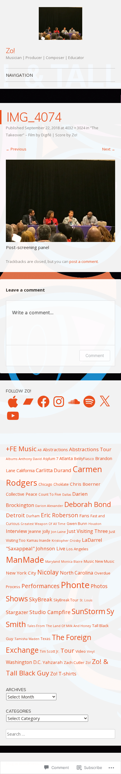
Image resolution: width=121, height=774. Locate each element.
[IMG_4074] (60, 240)
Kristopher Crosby (66, 540)
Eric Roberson (59, 515)
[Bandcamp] (28, 402)
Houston (94, 524)
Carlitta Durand (53, 470)
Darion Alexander (49, 505)
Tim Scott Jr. (49, 651)
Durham (33, 515)
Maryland (52, 561)
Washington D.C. (23, 662)
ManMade (25, 559)
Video (80, 651)
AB (40, 450)
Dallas (66, 494)
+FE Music (21, 448)
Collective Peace (21, 494)
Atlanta (66, 458)
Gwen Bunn (77, 523)
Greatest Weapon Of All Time (43, 524)
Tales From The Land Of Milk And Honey (59, 626)
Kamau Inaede (39, 540)
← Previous (16, 149)
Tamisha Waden (26, 638)
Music (89, 561)
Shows (17, 598)
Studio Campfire (49, 612)
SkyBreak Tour (65, 600)
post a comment (83, 261)
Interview (16, 531)
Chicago (45, 484)
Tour (67, 650)
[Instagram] (59, 402)
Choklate (61, 484)
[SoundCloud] (74, 402)
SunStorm (88, 611)
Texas (46, 638)
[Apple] (13, 402)
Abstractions (55, 449)
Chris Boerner (85, 484)
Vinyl (91, 651)
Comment (94, 355)
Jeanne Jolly (39, 531)
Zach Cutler (74, 662)
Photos (99, 586)
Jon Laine (58, 531)
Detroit (15, 515)
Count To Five (49, 494)
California (25, 470)
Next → (108, 149)
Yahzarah (53, 662)
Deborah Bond (87, 504)
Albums (11, 459)
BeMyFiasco (84, 458)
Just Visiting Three (87, 531)
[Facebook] (43, 402)
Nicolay (48, 572)
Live (60, 548)
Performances (40, 586)
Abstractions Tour (90, 449)
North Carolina (76, 573)
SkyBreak (40, 599)
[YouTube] (13, 416)
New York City (21, 573)
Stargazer (17, 612)
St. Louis (86, 600)
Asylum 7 (50, 458)
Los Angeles (77, 549)
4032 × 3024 (75, 127)
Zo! (10, 50)
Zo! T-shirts (63, 673)
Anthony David (30, 458)
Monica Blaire (72, 561)
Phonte (75, 585)
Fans (84, 515)
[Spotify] (89, 402)
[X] (105, 402)
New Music (104, 561)
